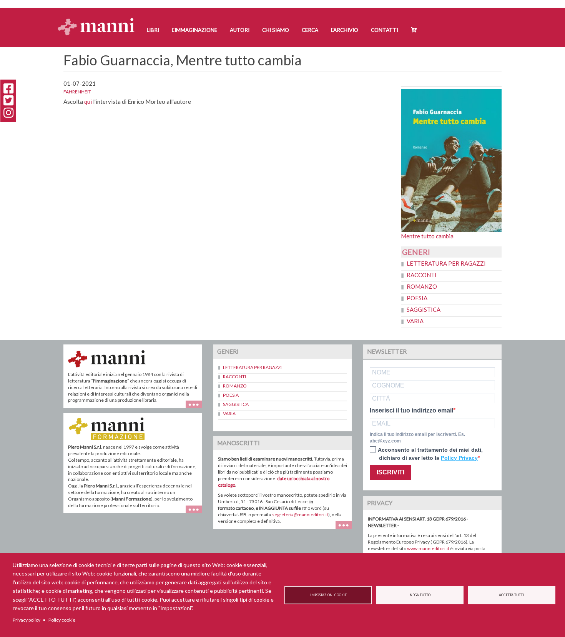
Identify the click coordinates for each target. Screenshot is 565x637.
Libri (153, 30)
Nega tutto (420, 595)
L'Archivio (344, 30)
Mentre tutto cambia (427, 236)
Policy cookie (61, 620)
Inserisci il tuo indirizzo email (411, 410)
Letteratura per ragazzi (446, 263)
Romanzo (422, 286)
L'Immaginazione (194, 30)
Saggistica (423, 309)
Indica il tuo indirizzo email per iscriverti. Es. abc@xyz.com (417, 438)
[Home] (99, 19)
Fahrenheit (77, 92)
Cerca (310, 30)
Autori (239, 30)
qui (88, 101)
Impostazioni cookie (328, 595)
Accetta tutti (511, 595)
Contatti (384, 30)
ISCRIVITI (390, 472)
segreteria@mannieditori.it (300, 514)
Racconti (422, 274)
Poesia (417, 297)
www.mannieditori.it (428, 548)
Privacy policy (26, 620)
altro (196, 513)
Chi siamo (275, 30)
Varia (415, 321)
